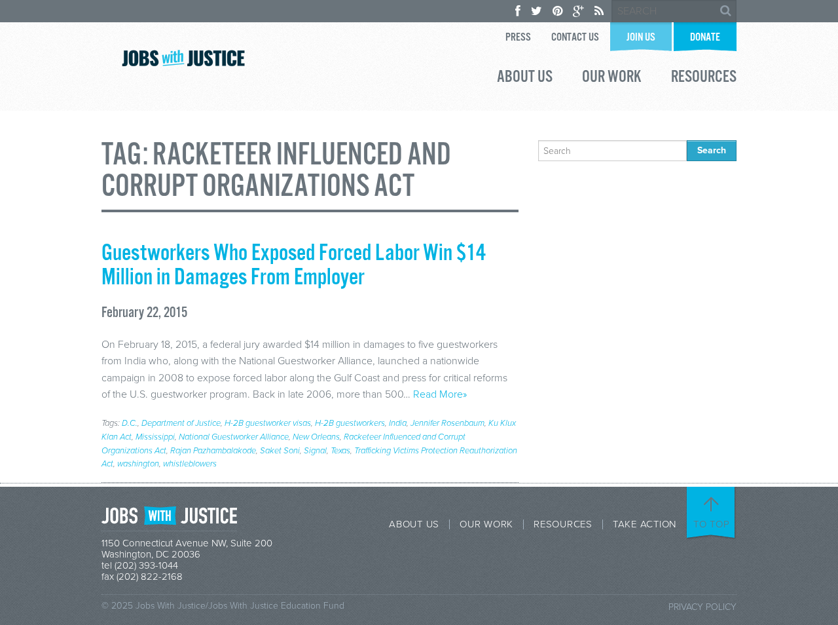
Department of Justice (181, 423)
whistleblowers (190, 464)
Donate (705, 38)
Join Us (641, 38)
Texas (340, 450)
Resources (704, 78)
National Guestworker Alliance (234, 437)
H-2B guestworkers (350, 423)
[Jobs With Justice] (183, 58)
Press (518, 38)
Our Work (612, 78)
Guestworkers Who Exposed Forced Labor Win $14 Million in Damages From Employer (293, 265)
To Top (711, 524)
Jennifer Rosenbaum (447, 423)
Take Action (644, 524)
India (398, 423)
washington (138, 464)
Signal (315, 450)
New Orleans (316, 437)
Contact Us (575, 38)
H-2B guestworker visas (268, 423)
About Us (525, 78)
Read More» (440, 394)
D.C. (129, 423)
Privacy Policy (702, 607)
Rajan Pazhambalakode (213, 450)
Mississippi (155, 437)
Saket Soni (280, 450)
